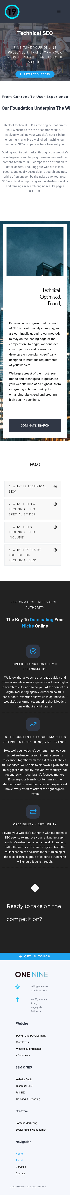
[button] (33, 489)
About (19, 1160)
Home (19, 1153)
